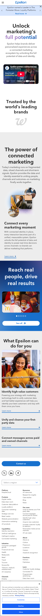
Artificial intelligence (9, 533)
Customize (21, 600)
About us (26, 540)
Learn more (6, 411)
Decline (21, 606)
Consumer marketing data (9, 510)
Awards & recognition (30, 552)
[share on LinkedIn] (11, 473)
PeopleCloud (6, 492)
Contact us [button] (21, 463)
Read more (19, 13)
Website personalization (10, 519)
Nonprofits (5, 565)
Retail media (6, 516)
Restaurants (5, 555)
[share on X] (4, 473)
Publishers (26, 562)
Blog (24, 500)
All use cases (27, 533)
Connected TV (28, 571)
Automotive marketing (9, 521)
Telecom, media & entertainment (8, 568)
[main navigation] (3, 2)
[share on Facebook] (18, 473)
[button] (4, 304)
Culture (25, 542)
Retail (3, 557)
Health (4, 552)
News (24, 502)
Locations (26, 547)
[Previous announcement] (2, 10)
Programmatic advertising (27, 575)
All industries (6, 572)
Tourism (4, 562)
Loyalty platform (7, 507)
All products (6, 524)
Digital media (6, 499)
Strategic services (8, 514)
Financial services (8, 549)
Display (4, 579)
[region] (21, 10)
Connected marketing (9, 538)
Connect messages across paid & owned (30, 514)
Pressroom (26, 545)
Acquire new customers (31, 522)
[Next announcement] (40, 10)
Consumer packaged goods (9, 546)
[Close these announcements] (40, 6)
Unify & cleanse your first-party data (31, 510)
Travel (4, 560)
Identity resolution (8, 531)
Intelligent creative (8, 536)
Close (21, 612)
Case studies (27, 497)
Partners (25, 559)
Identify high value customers (29, 518)
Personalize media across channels (31, 529)
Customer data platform (10, 504)
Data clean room (7, 502)
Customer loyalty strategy (31, 569)
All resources (27, 492)
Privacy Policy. (20, 595)
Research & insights (29, 495)
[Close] (39, 584)
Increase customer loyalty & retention (31, 525)
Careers (25, 550)
